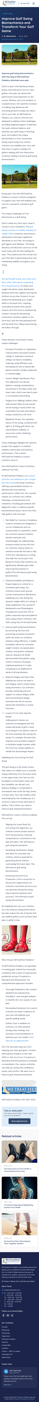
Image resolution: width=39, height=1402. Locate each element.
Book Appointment (19, 1121)
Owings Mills (6, 1345)
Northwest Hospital (8, 1339)
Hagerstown (6, 1336)
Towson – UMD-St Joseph (11, 1351)
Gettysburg (6, 1333)
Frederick (5, 1348)
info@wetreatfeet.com (12, 1290)
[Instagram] (8, 1315)
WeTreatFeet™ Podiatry (16, 1397)
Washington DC (7, 1354)
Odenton (5, 1342)
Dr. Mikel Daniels (10, 36)
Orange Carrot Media (28, 1399)
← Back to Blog (7, 14)
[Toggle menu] (34, 3)
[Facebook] (3, 1315)
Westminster (6, 1357)
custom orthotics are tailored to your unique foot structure (18, 479)
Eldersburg (5, 1330)
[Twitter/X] (12, 1315)
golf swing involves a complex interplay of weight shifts (19, 230)
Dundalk (4, 1327)
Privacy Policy (9, 1399)
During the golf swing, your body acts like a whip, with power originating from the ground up (19, 282)
